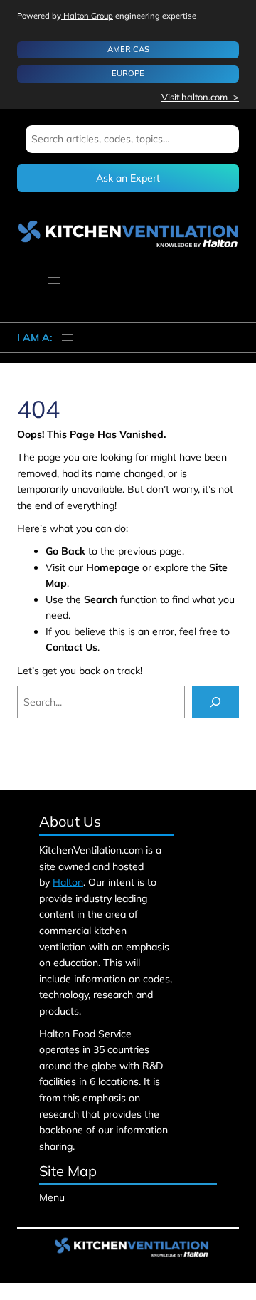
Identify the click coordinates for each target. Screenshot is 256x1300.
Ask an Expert (128, 178)
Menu (52, 1197)
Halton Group (87, 16)
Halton (68, 882)
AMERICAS (128, 49)
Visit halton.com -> (200, 97)
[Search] (215, 702)
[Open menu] (54, 280)
